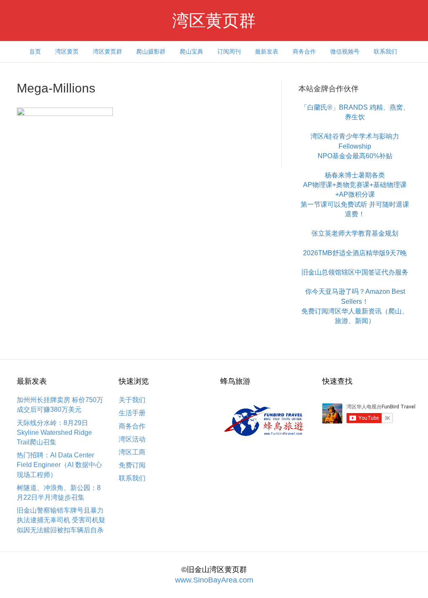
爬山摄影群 (151, 51)
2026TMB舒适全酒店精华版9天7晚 (355, 253)
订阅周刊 (229, 51)
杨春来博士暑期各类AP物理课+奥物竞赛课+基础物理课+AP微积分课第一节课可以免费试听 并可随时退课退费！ (355, 195)
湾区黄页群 (107, 51)
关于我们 (132, 399)
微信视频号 (344, 51)
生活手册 (132, 412)
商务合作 (304, 51)
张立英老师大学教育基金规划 (354, 233)
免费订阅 (132, 465)
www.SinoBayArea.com (214, 580)
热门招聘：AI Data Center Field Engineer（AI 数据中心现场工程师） (59, 465)
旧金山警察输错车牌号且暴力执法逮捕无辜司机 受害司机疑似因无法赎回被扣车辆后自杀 (61, 520)
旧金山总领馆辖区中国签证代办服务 (354, 272)
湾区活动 (132, 439)
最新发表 (266, 51)
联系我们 (385, 51)
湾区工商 (132, 452)
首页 (35, 51)
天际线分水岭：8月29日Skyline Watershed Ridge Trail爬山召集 (54, 432)
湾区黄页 (67, 51)
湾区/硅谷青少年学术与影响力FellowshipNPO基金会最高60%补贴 (355, 146)
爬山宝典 (191, 51)
